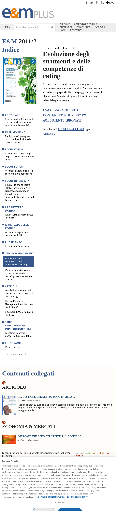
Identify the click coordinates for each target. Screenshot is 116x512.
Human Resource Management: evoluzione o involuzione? (19, 304)
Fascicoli (99, 27)
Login (63, 30)
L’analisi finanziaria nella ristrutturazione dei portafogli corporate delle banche (18, 275)
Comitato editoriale (85, 24)
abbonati (50, 134)
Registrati (76, 30)
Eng (111, 3)
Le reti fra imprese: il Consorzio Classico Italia (18, 335)
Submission (66, 27)
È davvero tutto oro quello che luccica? (19, 313)
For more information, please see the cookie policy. (63, 496)
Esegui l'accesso (71, 129)
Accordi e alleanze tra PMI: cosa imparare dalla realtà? (19, 172)
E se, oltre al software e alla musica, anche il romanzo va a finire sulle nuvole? (19, 122)
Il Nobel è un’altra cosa (17, 246)
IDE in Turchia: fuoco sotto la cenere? (19, 216)
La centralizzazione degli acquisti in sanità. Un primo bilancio (19, 156)
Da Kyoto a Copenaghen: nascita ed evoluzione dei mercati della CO (18, 139)
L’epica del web (13, 347)
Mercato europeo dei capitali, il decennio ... (51, 436)
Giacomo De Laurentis (60, 48)
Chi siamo (65, 24)
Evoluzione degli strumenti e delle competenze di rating (16, 261)
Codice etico (83, 27)
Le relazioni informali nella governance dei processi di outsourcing (19, 293)
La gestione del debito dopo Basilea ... (46, 396)
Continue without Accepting (57, 502)
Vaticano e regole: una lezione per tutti (16, 234)
